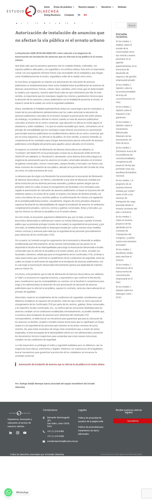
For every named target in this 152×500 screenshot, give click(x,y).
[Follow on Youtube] (25, 433)
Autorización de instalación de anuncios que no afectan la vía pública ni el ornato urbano (61, 364)
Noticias (122, 7)
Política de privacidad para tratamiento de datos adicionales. (90, 430)
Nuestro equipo (87, 7)
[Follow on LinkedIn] (11, 433)
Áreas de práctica (63, 7)
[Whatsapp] (8, 492)
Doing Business (52, 15)
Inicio (47, 7)
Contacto (69, 15)
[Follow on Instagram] (18, 433)
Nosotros (106, 7)
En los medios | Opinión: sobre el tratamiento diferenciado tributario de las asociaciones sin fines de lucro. (124, 133)
